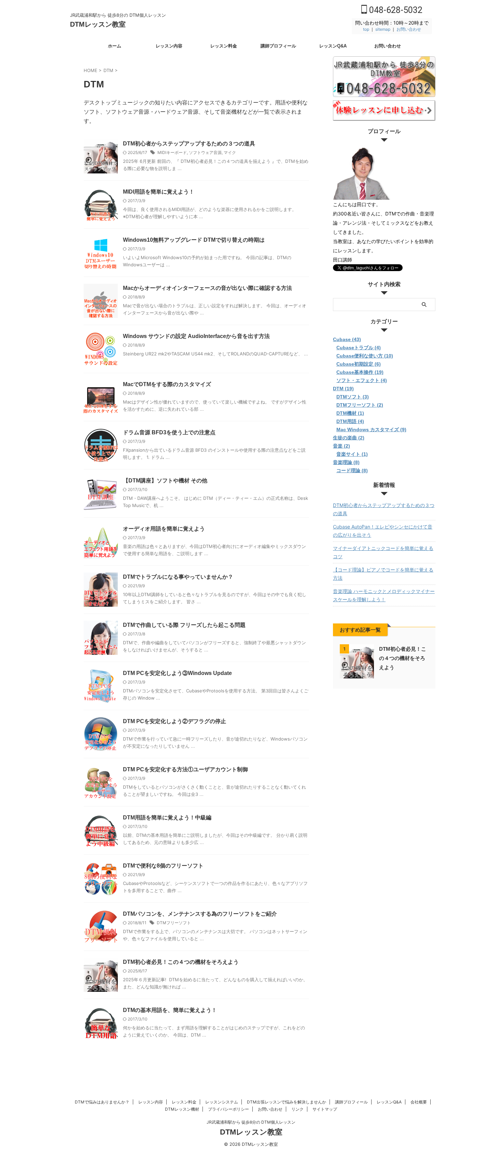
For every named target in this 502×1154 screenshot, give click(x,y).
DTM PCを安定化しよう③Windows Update (177, 673)
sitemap (382, 29)
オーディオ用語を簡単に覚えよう (164, 529)
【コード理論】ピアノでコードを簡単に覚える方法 (383, 574)
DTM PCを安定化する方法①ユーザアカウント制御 (185, 769)
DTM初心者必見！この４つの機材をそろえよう (181, 962)
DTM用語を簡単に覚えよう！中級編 (167, 817)
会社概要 (418, 1101)
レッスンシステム (221, 1101)
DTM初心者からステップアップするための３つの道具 (189, 143)
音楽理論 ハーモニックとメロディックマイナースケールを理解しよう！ (384, 595)
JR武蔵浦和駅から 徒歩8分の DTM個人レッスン (251, 1122)
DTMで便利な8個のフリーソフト (163, 866)
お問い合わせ (408, 29)
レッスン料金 (223, 45)
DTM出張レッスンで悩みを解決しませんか (286, 1101)
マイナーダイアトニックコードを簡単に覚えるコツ (383, 552)
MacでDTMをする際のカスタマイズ (167, 384)
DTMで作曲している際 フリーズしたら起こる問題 (184, 625)
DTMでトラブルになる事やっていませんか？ (178, 577)
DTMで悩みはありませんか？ (102, 1101)
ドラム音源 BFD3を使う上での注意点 (169, 432)
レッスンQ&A (333, 45)
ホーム (114, 45)
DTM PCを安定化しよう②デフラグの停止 (174, 721)
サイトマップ (324, 1109)
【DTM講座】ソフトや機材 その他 (165, 480)
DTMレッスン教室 (98, 24)
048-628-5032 (394, 10)
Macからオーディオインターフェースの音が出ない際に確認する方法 (207, 288)
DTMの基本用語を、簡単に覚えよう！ (170, 1010)
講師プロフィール (278, 45)
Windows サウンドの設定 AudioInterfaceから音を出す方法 (196, 336)
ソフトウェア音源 (205, 152)
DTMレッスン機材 (182, 1109)
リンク (297, 1109)
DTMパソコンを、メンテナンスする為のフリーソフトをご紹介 (200, 914)
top (366, 29)
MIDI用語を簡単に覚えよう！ (158, 192)
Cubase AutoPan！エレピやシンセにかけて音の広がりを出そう (382, 531)
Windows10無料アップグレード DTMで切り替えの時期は (194, 240)
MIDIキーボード (172, 152)
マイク (230, 152)
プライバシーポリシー (228, 1109)
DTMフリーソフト (174, 922)
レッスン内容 (169, 45)
